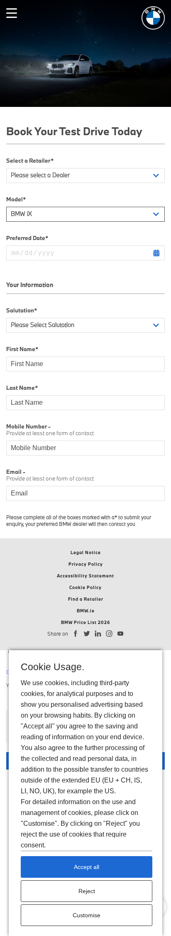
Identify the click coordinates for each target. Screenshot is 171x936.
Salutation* (21, 310)
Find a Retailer (85, 599)
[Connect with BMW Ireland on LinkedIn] (98, 633)
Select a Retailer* (30, 160)
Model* (16, 199)
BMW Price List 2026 (85, 622)
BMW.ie (86, 611)
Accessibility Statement (85, 576)
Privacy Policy (85, 564)
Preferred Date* (27, 238)
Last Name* (22, 387)
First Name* (22, 349)
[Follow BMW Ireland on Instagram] (109, 633)
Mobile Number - (50, 429)
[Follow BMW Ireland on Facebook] (75, 633)
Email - (50, 475)
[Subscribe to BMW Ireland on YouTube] (120, 633)
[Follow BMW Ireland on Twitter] (86, 633)
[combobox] (85, 175)
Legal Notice (86, 552)
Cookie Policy (85, 587)
